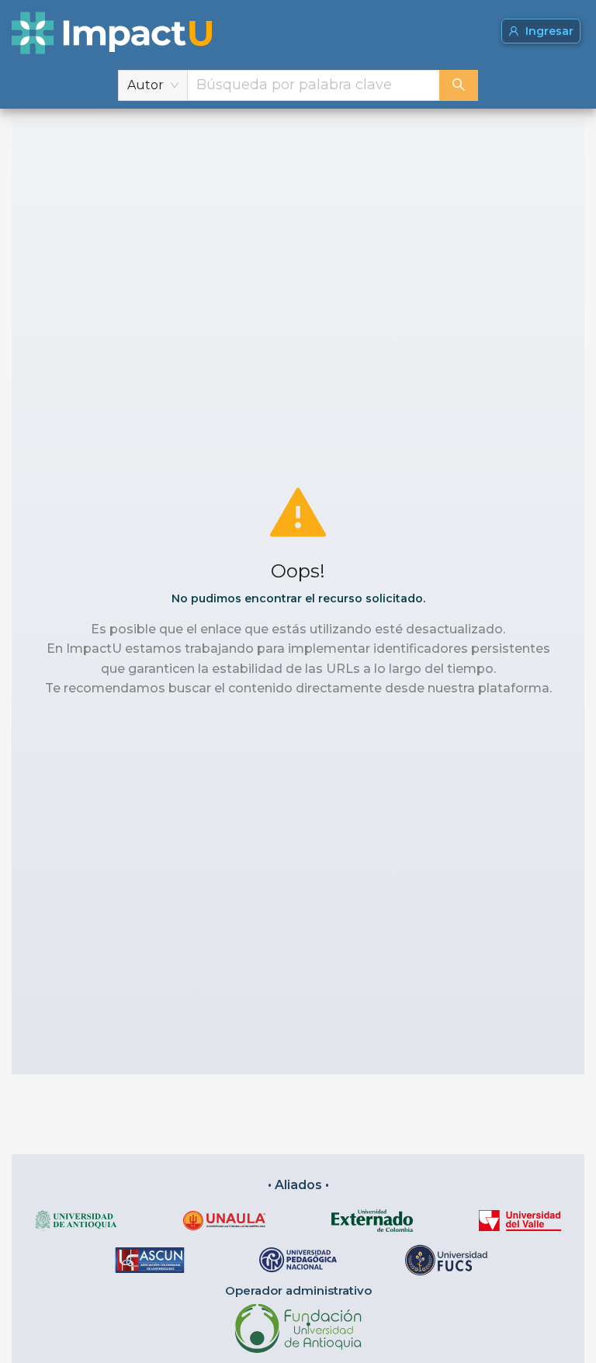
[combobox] (313, 85)
